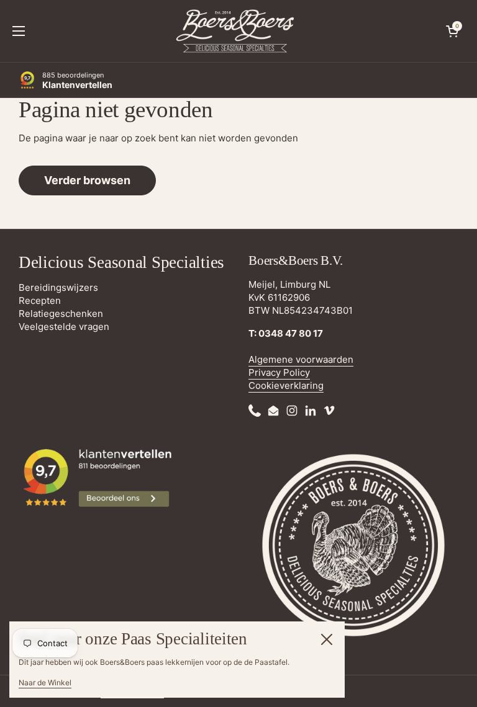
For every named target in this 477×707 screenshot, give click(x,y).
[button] (452, 31)
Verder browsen (87, 180)
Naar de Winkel (45, 682)
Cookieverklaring (286, 385)
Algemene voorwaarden (300, 359)
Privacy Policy (279, 372)
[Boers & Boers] (235, 31)
